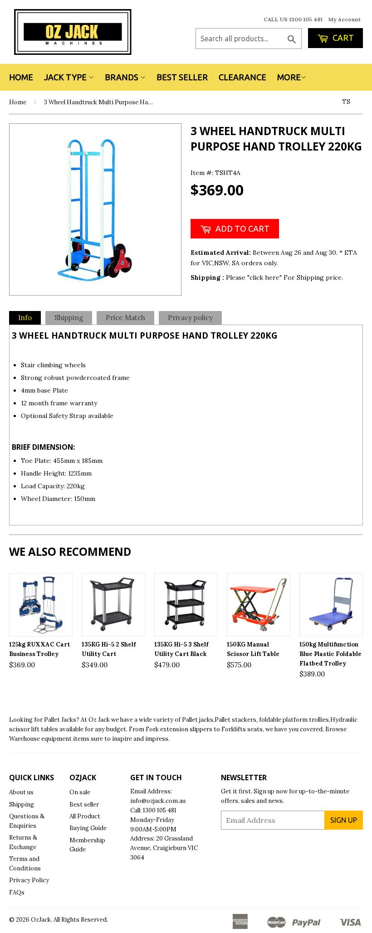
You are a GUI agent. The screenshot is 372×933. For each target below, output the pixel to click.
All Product (84, 816)
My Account (344, 19)
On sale (79, 792)
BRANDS (122, 77)
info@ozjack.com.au (158, 801)
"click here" (265, 277)
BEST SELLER (182, 77)
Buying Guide (88, 828)
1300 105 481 (159, 810)
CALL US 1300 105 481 (293, 19)
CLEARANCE (242, 77)
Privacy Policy (29, 880)
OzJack (41, 919)
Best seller (84, 804)
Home (21, 77)
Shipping (68, 317)
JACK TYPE (66, 77)
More (289, 77)
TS (346, 102)
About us (21, 792)
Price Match (125, 317)
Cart (342, 37)
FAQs (16, 892)
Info (25, 317)
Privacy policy (190, 317)
